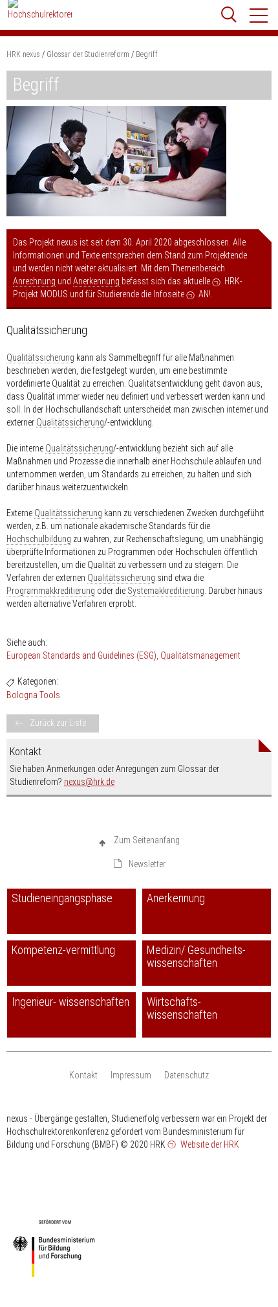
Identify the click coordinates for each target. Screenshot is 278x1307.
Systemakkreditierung (165, 590)
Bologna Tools (33, 695)
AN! (204, 294)
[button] (259, 15)
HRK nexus (23, 54)
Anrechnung (34, 281)
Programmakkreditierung (50, 590)
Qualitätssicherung (40, 357)
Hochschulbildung (38, 539)
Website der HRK (208, 1144)
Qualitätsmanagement (200, 655)
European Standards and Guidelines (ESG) (81, 655)
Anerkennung (96, 281)
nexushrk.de (89, 782)
